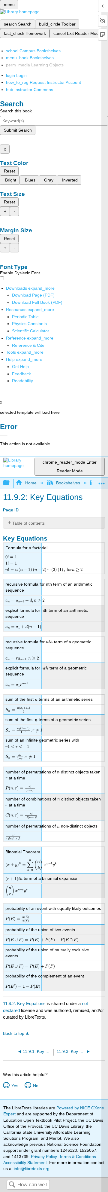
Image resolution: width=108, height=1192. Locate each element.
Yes (14, 1085)
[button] (21, 373)
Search (12, 1185)
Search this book (16, 110)
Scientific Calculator (30, 330)
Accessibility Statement (25, 1162)
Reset (9, 171)
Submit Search (18, 130)
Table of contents (28, 523)
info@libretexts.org (31, 1168)
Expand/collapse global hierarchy (10, 483)
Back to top (13, 1033)
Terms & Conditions (77, 1156)
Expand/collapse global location (101, 481)
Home (31, 482)
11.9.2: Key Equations (24, 1003)
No (35, 1085)
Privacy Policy (44, 1156)
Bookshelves (68, 482)
